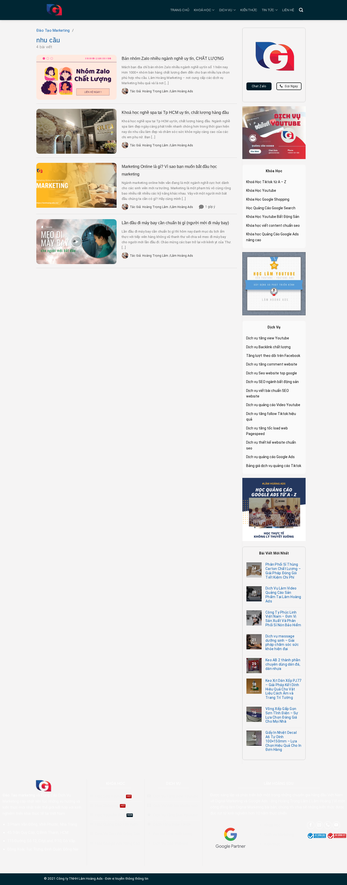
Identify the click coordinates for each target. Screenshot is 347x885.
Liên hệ (288, 10)
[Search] (301, 10)
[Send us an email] (319, 825)
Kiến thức (248, 10)
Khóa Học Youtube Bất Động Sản (272, 217)
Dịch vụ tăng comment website (271, 364)
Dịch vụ (225, 10)
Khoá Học (202, 10)
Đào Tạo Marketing (53, 30)
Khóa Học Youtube (261, 190)
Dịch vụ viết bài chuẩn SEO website (267, 393)
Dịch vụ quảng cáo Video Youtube (273, 405)
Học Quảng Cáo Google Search (270, 208)
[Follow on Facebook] (311, 825)
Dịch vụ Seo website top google (271, 373)
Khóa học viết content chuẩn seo (273, 225)
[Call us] (328, 825)
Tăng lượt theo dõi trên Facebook (273, 356)
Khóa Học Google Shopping (267, 199)
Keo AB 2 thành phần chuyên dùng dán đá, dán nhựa (282, 664)
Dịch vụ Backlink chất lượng (268, 347)
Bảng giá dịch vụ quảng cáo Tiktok (273, 466)
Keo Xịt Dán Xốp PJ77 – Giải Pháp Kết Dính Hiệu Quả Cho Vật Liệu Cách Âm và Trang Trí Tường (283, 689)
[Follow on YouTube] (336, 825)
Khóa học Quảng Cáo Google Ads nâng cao (272, 237)
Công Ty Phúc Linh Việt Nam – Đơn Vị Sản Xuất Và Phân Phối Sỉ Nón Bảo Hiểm (283, 618)
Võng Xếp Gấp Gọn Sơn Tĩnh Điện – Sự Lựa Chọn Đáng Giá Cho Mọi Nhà (281, 715)
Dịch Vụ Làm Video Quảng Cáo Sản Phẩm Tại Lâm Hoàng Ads (283, 594)
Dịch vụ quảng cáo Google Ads (270, 457)
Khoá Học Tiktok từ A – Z (266, 182)
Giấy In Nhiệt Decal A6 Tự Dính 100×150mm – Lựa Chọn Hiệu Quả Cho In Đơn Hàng (283, 741)
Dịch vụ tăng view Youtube (267, 338)
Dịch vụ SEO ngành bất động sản (272, 382)
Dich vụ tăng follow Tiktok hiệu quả (271, 416)
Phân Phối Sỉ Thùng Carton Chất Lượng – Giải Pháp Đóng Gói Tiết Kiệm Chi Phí (283, 570)
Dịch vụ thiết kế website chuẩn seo (271, 445)
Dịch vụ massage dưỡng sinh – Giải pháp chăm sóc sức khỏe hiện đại (282, 642)
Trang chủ (179, 10)
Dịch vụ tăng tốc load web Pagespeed (267, 431)
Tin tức (268, 10)
